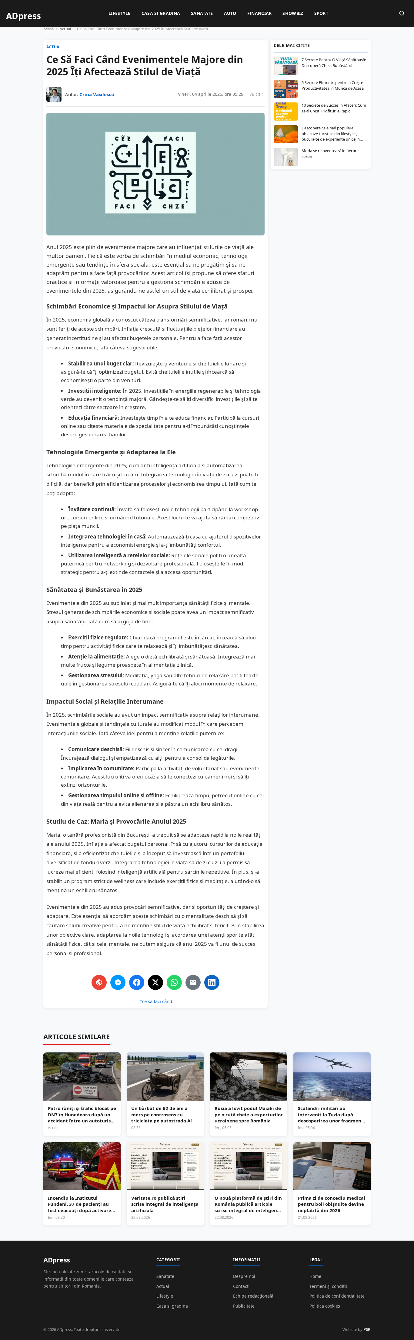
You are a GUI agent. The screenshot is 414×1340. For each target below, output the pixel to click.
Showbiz (292, 13)
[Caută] (402, 13)
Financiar (259, 13)
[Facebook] (136, 982)
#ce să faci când (155, 1001)
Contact (241, 1286)
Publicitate (244, 1306)
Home (315, 1276)
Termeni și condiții (328, 1286)
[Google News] (99, 982)
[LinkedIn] (211, 982)
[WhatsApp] (174, 982)
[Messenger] (117, 982)
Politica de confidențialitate (337, 1296)
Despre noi (244, 1276)
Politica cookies (324, 1306)
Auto (230, 13)
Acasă (48, 29)
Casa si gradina (161, 13)
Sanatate (202, 13)
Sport (321, 13)
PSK (367, 1329)
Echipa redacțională (253, 1296)
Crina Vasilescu (96, 94)
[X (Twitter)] (155, 982)
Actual (65, 29)
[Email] (193, 982)
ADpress (56, 1259)
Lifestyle (120, 13)
